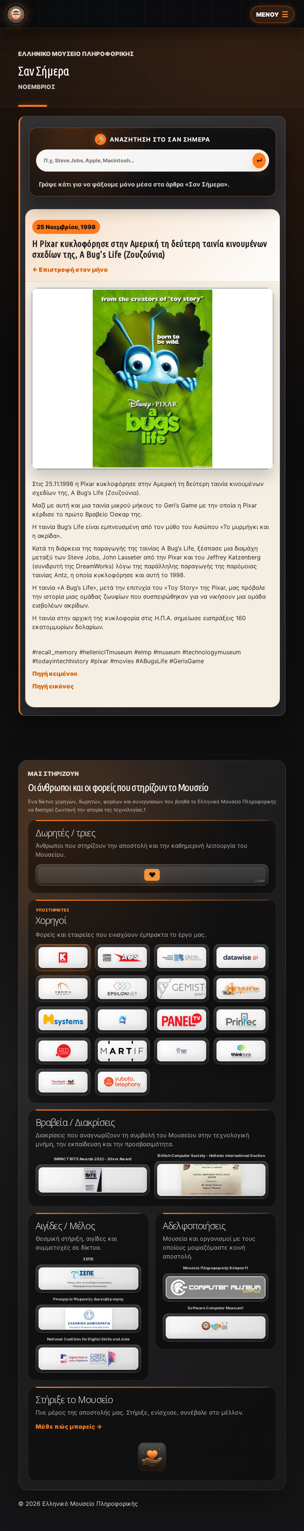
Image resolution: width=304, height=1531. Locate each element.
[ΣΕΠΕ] (88, 1278)
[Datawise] (241, 957)
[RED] (63, 1051)
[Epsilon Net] (122, 988)
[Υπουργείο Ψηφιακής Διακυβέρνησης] (88, 1319)
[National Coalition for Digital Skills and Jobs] (88, 1359)
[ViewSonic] (63, 1082)
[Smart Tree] (181, 1051)
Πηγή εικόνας (53, 686)
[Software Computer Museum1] (215, 1327)
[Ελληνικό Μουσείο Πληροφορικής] (16, 14)
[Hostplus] (241, 988)
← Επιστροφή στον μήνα (70, 269)
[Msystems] (63, 1019)
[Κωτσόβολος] (63, 957)
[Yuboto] (122, 1082)
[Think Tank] (241, 1051)
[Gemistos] (181, 988)
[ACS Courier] (122, 957)
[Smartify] (122, 1051)
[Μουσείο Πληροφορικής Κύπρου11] (215, 1287)
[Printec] (241, 1019)
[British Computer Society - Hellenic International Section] (211, 1180)
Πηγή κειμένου (54, 673)
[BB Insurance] (181, 957)
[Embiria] (63, 988)
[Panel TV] (181, 1019)
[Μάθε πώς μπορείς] (152, 1457)
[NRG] (122, 1019)
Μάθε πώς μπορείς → (69, 1426)
